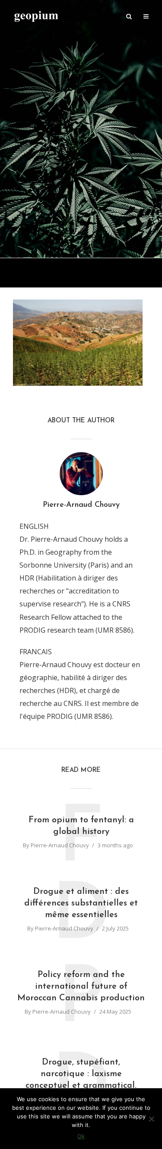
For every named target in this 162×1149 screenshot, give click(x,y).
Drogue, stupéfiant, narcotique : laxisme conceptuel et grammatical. (81, 1074)
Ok (81, 1136)
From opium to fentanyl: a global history (81, 826)
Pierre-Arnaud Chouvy (60, 845)
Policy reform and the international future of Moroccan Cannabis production (81, 986)
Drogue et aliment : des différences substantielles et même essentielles (81, 903)
